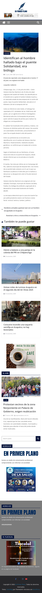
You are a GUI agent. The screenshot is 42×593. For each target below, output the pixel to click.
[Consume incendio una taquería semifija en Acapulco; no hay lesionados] (21, 302)
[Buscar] (38, 438)
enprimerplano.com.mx (22, 415)
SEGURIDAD (7, 53)
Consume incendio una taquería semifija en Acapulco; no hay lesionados (18, 327)
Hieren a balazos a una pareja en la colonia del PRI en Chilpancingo (19, 251)
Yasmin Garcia (19, 74)
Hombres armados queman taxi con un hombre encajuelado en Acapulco (21, 209)
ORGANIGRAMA (7, 524)
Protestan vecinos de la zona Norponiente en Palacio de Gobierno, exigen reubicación (19, 408)
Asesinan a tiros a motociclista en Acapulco (22, 215)
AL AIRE (6, 400)
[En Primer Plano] (4, 22)
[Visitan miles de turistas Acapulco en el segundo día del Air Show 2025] (21, 265)
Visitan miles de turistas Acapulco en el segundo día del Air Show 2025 (20, 288)
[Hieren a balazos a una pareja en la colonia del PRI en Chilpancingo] (21, 227)
